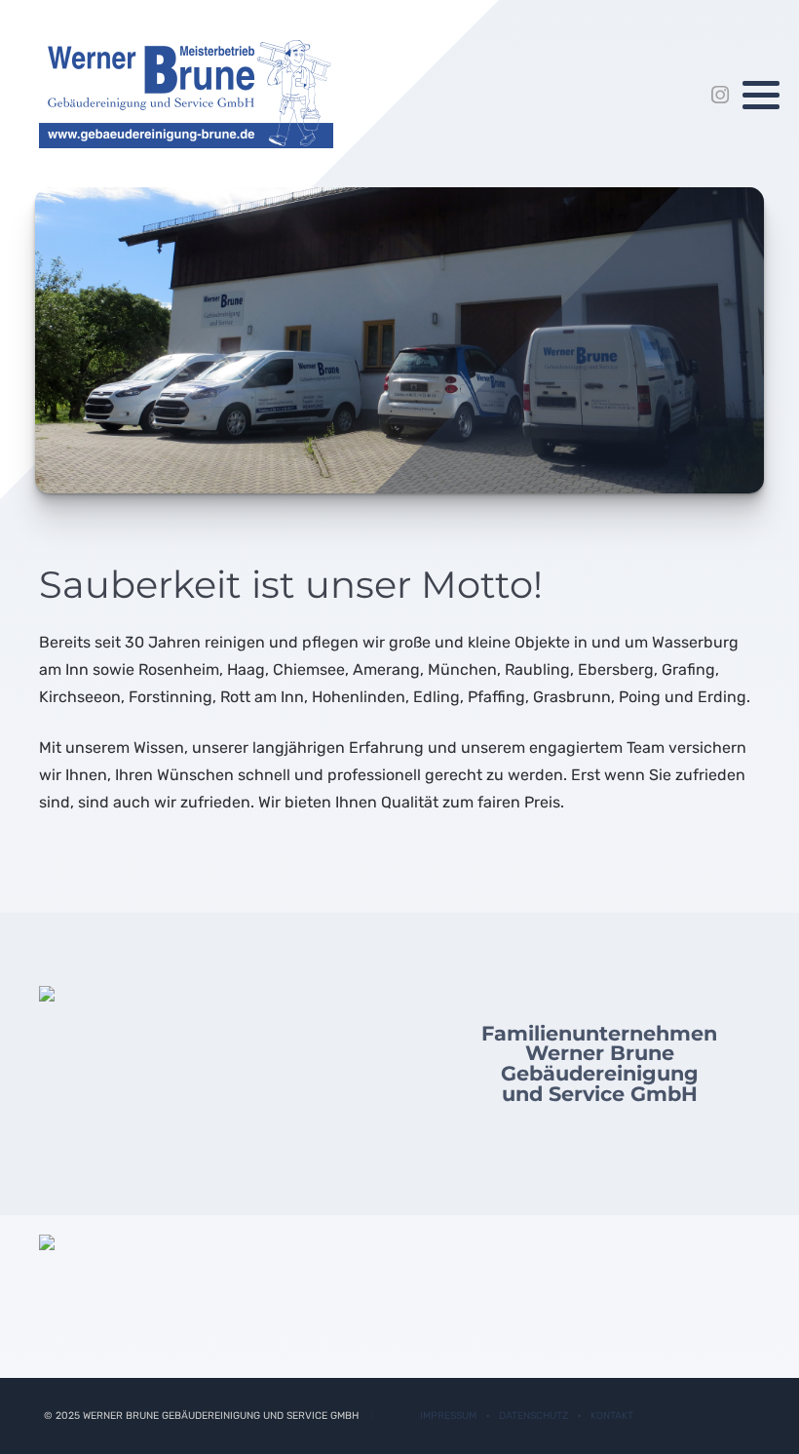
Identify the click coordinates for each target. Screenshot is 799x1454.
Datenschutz (533, 1415)
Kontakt (611, 1415)
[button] (761, 95)
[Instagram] (720, 95)
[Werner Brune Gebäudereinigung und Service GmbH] (186, 94)
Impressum (448, 1415)
